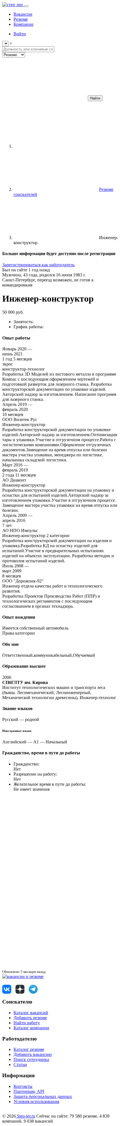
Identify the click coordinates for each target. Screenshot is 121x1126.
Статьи (20, 1064)
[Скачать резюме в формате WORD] (44, 880)
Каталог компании (31, 1027)
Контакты (23, 1086)
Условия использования (36, 1101)
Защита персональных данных (43, 1096)
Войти (20, 33)
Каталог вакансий (31, 1012)
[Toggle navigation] (26, 6)
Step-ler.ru (25, 1116)
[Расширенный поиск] (44, 98)
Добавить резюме (30, 1017)
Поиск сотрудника (31, 1059)
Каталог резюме (29, 1049)
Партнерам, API (29, 1091)
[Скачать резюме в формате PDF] (44, 923)
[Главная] (56, 146)
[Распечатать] (44, 966)
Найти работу (27, 1022)
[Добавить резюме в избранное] (44, 836)
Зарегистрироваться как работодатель (38, 264)
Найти (95, 98)
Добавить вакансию (33, 1054)
